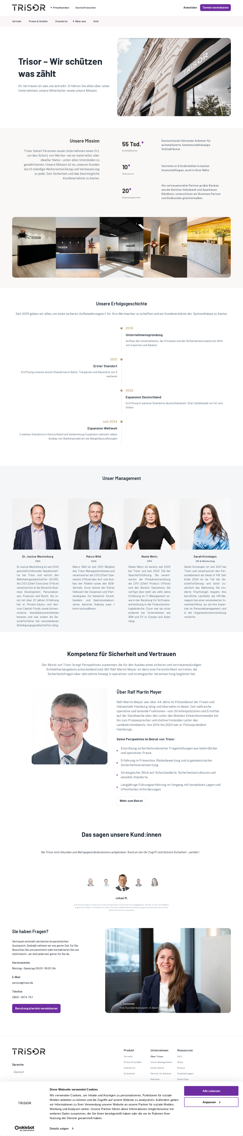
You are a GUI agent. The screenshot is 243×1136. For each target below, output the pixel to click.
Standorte (129, 1068)
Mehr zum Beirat (131, 800)
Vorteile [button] (16, 21)
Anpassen (209, 1102)
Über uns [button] (80, 21)
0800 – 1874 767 (22, 997)
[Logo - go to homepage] (28, 10)
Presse (181, 1068)
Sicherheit (129, 1073)
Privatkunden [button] (61, 7)
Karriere (155, 1079)
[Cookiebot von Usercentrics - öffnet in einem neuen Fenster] (24, 1128)
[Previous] (12, 868)
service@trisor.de (22, 982)
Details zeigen (59, 1128)
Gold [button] (96, 21)
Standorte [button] (61, 21)
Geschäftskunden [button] (85, 7)
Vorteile (128, 1056)
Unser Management (161, 1062)
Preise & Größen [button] (38, 21)
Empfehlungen (185, 1073)
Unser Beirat (157, 1068)
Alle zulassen (211, 1091)
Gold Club (183, 1079)
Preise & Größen (133, 1062)
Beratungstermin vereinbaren (36, 1008)
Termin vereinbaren (215, 7)
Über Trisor (157, 1056)
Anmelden (190, 7)
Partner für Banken (161, 1073)
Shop (180, 1062)
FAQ (179, 1056)
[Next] (230, 868)
